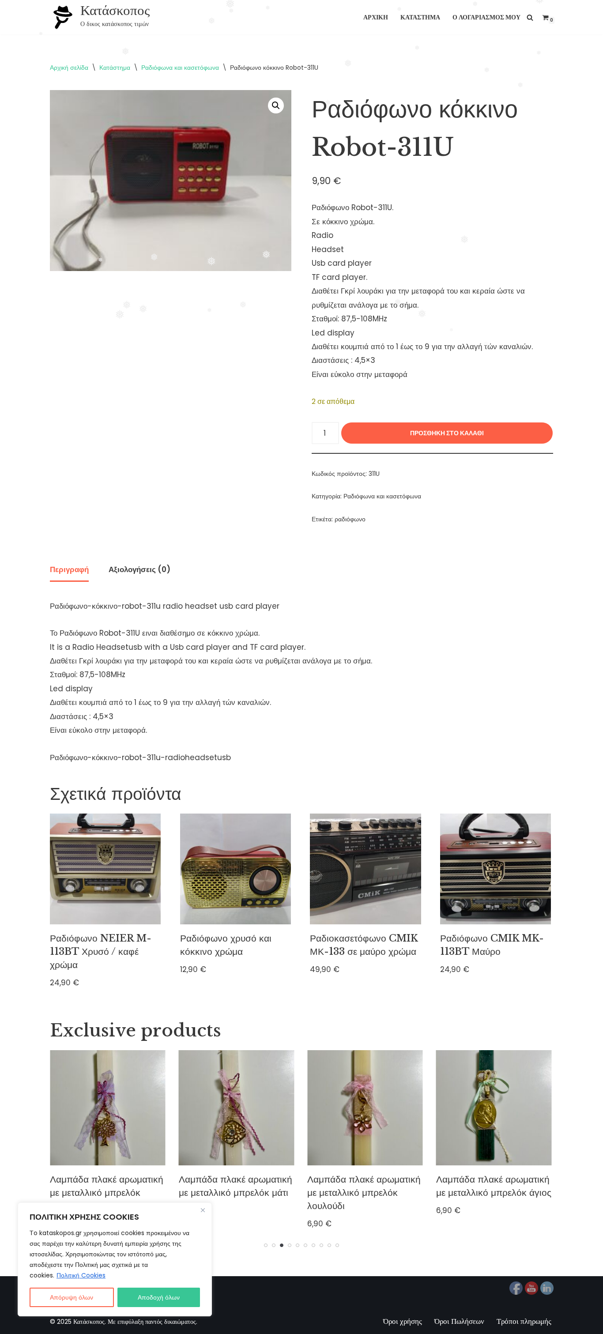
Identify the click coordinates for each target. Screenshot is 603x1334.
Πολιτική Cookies (81, 1275)
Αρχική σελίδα (69, 67)
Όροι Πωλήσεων (459, 1321)
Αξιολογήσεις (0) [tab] (139, 569)
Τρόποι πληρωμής (524, 1321)
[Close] (202, 1210)
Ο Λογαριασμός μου (486, 17)
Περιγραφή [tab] (69, 569)
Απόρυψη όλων (71, 1297)
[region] (115, 1259)
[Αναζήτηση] (530, 17)
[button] (276, 105)
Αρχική (375, 17)
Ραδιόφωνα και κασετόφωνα (180, 67)
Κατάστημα (420, 17)
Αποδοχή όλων (159, 1297)
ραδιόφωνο (350, 519)
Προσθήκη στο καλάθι (447, 433)
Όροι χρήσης (402, 1321)
